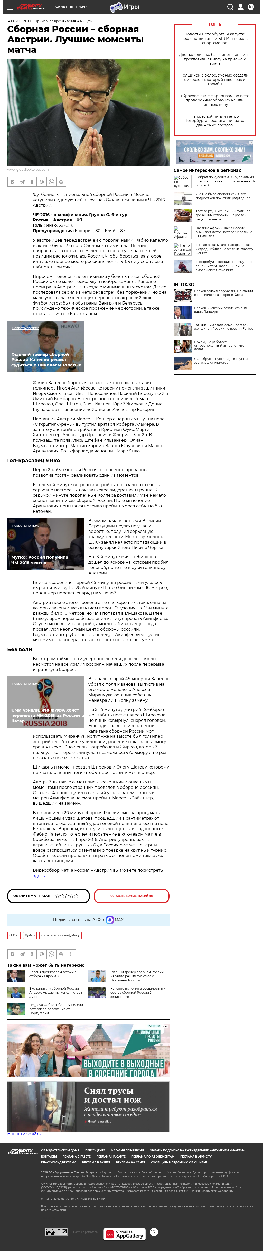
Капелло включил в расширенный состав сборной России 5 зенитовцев (137, 993)
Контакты (49, 1156)
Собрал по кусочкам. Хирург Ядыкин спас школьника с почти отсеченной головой (225, 181)
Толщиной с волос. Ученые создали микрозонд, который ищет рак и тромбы (215, 79)
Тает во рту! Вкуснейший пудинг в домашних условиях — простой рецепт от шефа (223, 215)
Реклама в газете (77, 1156)
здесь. (39, 875)
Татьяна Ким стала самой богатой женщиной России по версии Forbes (223, 326)
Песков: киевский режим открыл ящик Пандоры (220, 310)
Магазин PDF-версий (127, 1150)
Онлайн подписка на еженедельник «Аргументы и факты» (197, 1150)
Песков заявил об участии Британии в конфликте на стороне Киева (223, 293)
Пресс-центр (95, 1150)
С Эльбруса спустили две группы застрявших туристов (221, 360)
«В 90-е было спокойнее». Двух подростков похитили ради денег (223, 196)
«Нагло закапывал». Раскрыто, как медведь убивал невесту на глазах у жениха (224, 249)
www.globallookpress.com (28, 170)
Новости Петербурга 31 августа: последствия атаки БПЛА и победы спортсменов (214, 38)
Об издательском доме (60, 1150)
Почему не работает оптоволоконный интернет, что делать (219, 345)
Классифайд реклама (58, 1162)
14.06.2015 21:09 (19, 21)
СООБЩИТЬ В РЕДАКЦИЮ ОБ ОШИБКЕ (179, 1162)
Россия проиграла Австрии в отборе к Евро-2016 (52, 974)
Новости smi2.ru (24, 1133)
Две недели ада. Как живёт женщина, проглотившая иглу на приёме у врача (214, 59)
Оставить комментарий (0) (131, 896)
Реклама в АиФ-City (196, 1156)
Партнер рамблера (85, 1232)
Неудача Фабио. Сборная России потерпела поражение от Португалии (56, 1009)
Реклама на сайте (111, 1156)
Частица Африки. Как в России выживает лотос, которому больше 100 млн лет (224, 232)
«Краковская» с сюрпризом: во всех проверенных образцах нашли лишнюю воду (215, 100)
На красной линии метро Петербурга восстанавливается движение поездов (214, 120)
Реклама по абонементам (153, 1156)
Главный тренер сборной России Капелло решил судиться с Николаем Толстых (137, 976)
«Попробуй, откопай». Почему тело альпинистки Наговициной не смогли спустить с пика (224, 266)
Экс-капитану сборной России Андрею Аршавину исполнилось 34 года (55, 993)
